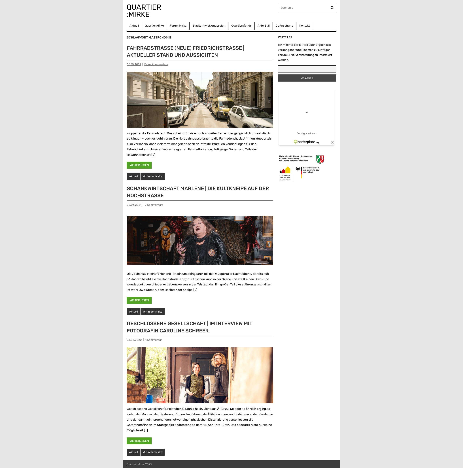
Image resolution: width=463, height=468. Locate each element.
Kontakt (304, 25)
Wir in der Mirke (152, 176)
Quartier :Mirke (145, 11)
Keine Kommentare (156, 64)
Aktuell (134, 25)
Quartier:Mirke (154, 25)
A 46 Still (264, 25)
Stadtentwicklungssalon (208, 25)
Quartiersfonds (241, 25)
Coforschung (284, 25)
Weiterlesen (139, 165)
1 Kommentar (153, 339)
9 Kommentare (154, 204)
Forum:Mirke (178, 25)
